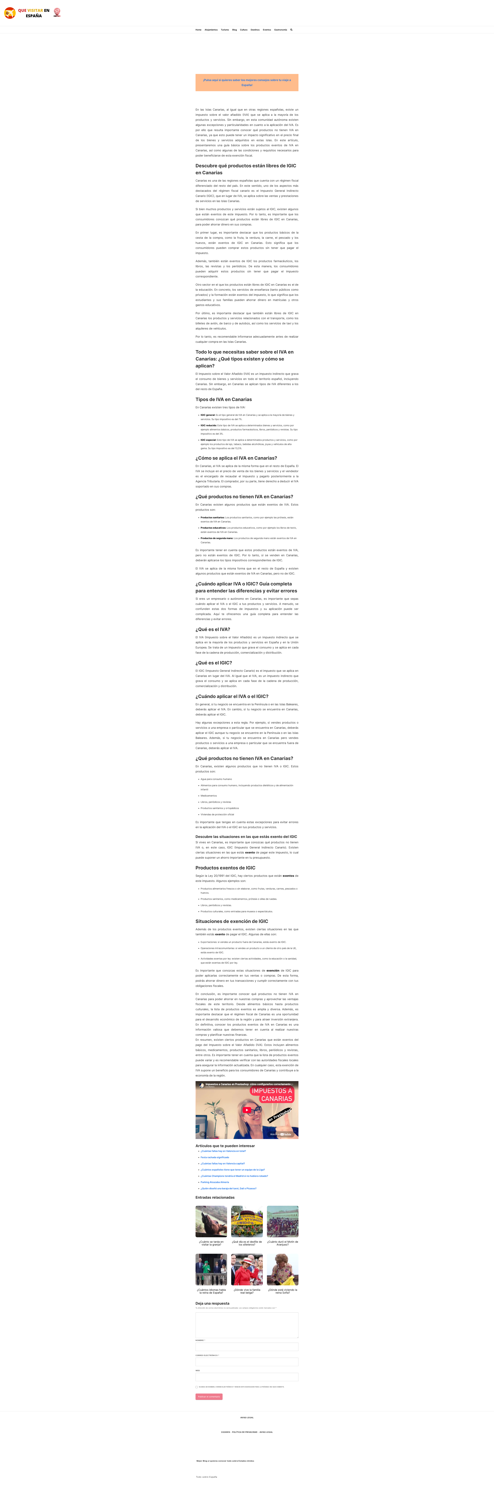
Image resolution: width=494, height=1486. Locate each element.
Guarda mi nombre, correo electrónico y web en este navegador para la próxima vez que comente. (241, 1387)
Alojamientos (211, 29)
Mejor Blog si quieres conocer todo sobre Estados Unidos (225, 1461)
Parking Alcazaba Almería (215, 1182)
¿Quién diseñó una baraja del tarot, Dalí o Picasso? (229, 1188)
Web (198, 1370)
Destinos (255, 29)
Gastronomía (280, 29)
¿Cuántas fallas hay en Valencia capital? (223, 1163)
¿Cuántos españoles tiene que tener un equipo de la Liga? (233, 1169)
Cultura (243, 29)
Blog (234, 29)
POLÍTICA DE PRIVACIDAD (244, 1432)
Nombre (200, 1340)
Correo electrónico (207, 1355)
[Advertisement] (247, 53)
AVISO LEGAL (247, 1417)
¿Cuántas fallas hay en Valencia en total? (223, 1151)
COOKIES (226, 1432)
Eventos (267, 29)
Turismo (225, 29)
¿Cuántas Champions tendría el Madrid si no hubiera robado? (234, 1176)
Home (198, 29)
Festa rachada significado (215, 1157)
